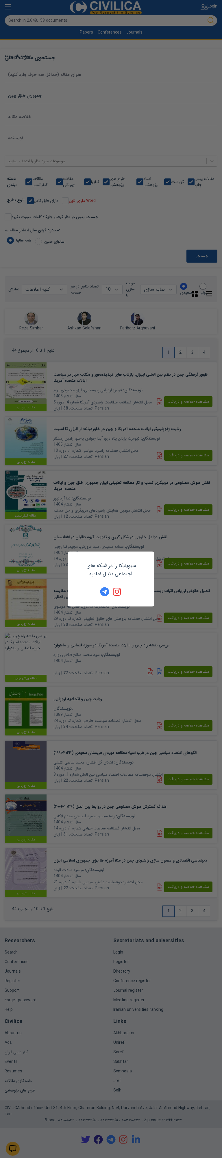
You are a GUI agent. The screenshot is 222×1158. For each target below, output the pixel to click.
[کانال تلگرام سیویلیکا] (104, 591)
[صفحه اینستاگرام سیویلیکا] (117, 591)
